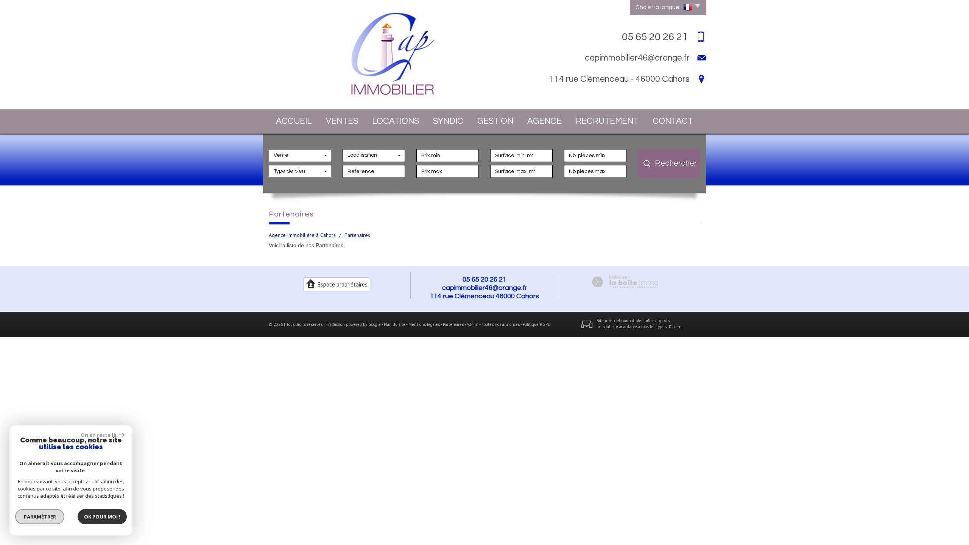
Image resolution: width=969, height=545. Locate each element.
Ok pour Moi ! (102, 516)
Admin (472, 324)
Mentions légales (424, 324)
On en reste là (99, 434)
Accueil (294, 121)
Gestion (495, 121)
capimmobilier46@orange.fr (637, 57)
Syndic (448, 121)
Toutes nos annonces (500, 324)
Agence (544, 121)
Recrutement (607, 121)
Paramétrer (40, 516)
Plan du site (394, 324)
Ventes (342, 121)
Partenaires (453, 324)
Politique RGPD (537, 324)
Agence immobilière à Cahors (302, 235)
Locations (395, 121)
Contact (673, 121)
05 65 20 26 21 (484, 279)
